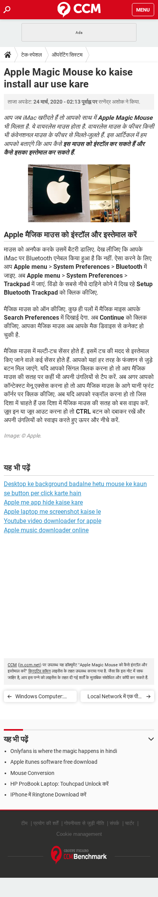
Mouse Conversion (32, 773)
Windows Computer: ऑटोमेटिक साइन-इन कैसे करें (42, 697)
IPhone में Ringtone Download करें (48, 794)
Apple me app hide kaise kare (43, 502)
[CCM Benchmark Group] (79, 855)
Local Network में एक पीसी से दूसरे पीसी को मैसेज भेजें (115, 697)
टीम (24, 823)
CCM (12, 664)
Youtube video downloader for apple (52, 521)
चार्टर (129, 823)
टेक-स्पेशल (31, 55)
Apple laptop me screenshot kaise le (52, 511)
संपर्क (114, 823)
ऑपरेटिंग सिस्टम (67, 55)
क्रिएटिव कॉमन (39, 671)
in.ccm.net (30, 664)
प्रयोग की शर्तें (45, 823)
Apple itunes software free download (53, 762)
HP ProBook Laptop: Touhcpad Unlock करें (59, 784)
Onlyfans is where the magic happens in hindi (63, 751)
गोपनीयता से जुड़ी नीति (84, 823)
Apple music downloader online (46, 530)
